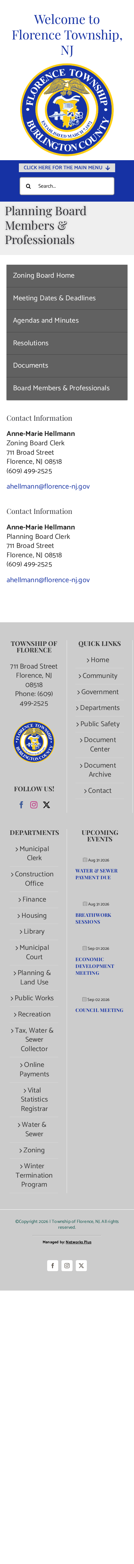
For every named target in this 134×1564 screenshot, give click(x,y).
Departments (100, 708)
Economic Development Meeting (94, 966)
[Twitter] (46, 804)
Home (100, 660)
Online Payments (34, 1069)
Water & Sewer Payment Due (96, 874)
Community (100, 676)
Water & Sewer (34, 1129)
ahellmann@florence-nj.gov (48, 487)
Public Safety (100, 724)
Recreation (34, 1014)
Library (34, 932)
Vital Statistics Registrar (34, 1100)
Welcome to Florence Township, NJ (67, 34)
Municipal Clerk (34, 854)
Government (100, 692)
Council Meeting (99, 1010)
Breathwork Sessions (93, 918)
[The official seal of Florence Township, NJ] (67, 66)
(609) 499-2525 (36, 698)
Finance (34, 899)
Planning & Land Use (34, 978)
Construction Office (34, 879)
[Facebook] (21, 804)
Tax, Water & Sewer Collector (34, 1040)
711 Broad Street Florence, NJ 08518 (34, 676)
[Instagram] (33, 804)
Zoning (34, 1150)
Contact (100, 791)
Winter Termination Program (34, 1176)
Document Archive (100, 770)
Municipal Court (34, 952)
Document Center (100, 745)
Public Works (34, 998)
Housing (34, 916)
